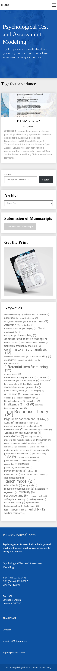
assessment (37, 321)
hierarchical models (14, 401)
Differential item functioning (26, 368)
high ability (33, 401)
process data (10, 464)
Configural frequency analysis (22, 345)
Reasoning (41, 489)
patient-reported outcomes (18, 450)
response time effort (38, 496)
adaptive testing (29, 318)
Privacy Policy (18, 652)
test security (31, 506)
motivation (43, 440)
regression (10, 492)
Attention (12, 325)
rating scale (30, 485)
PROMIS (23, 464)
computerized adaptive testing (25, 338)
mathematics (34, 426)
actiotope (11, 317)
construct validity (40, 356)
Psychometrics (15, 470)
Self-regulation (37, 499)
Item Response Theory (26, 413)
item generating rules (15, 408)
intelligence (13, 404)
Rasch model (19, 481)
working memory (14, 513)
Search (7, 174)
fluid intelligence (14, 387)
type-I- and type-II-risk (15, 510)
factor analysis (29, 380)
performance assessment (17, 453)
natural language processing (16, 447)
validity (37, 509)
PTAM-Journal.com (19, 535)
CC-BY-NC (16, 603)
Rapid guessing (14, 477)
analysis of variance (15, 322)
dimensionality (12, 374)
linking (44, 419)
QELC (32, 471)
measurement (13, 429)
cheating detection (12, 332)
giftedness (13, 394)
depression (11, 363)
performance (41, 450)
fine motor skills (13, 384)
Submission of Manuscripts (20, 226)
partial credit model (39, 447)
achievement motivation (36, 314)
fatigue (45, 380)
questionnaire (12, 474)
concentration (12, 342)
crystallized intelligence (29, 360)
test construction (13, 506)
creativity (10, 360)
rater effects (13, 485)
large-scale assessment (21, 419)
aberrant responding (13, 315)
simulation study (14, 502)
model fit (10, 440)
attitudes (27, 325)
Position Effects (31, 460)
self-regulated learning (16, 499)
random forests (41, 474)
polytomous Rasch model (28, 457)
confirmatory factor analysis (25, 351)
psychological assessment (18, 467)
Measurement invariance (22, 433)
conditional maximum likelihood (35, 343)
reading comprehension (19, 488)
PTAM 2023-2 (28, 121)
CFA (41, 328)
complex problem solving (20, 335)
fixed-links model (32, 384)
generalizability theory (16, 390)
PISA (10, 457)
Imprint (6, 652)
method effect (14, 436)
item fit (39, 405)
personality (39, 453)
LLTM (9, 422)
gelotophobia (33, 387)
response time (16, 495)
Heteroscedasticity (27, 398)
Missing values (33, 436)
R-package (26, 474)
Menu (5, 4)
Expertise (43, 377)
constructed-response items (16, 357)
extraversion (11, 380)
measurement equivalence (38, 429)
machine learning (14, 426)
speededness (34, 502)
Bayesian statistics (14, 328)
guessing (10, 398)
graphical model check (33, 394)
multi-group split (12, 443)
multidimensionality (31, 443)
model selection (26, 440)
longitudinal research (27, 423)
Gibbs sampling (36, 391)
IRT (29, 404)
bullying (31, 328)
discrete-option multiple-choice (20, 377)
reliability (27, 492)
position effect (12, 460)
